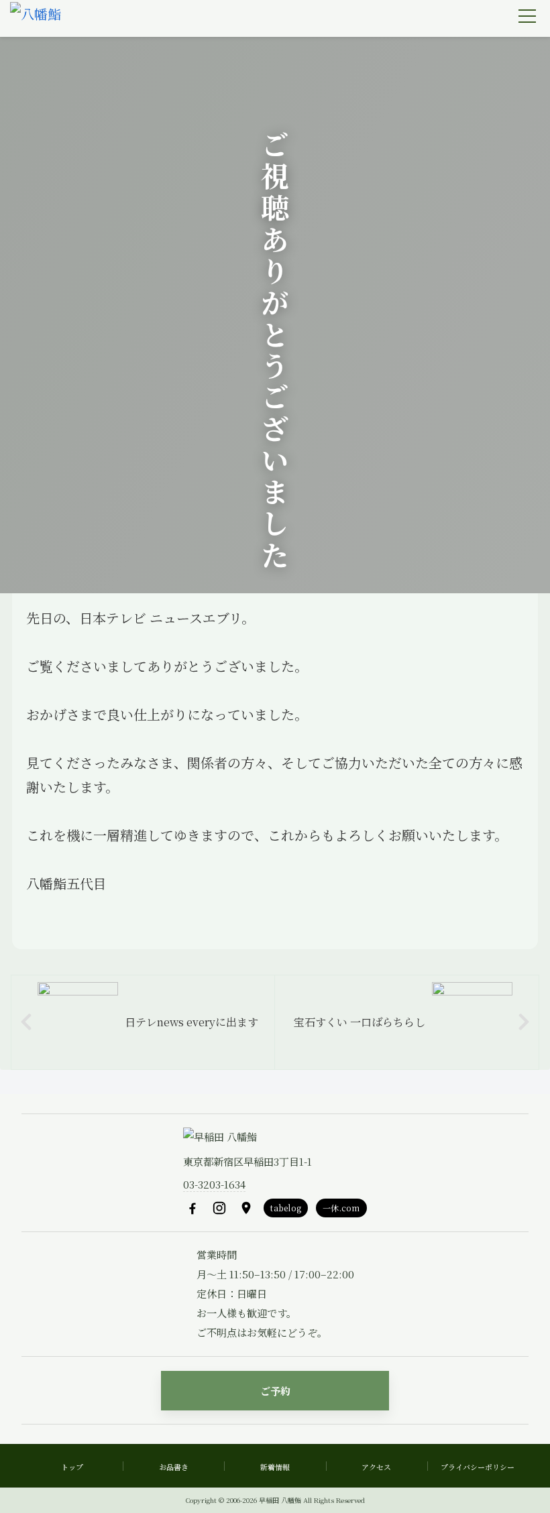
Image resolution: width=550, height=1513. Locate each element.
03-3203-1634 (214, 1184)
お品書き (173, 1466)
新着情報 (275, 1466)
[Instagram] (219, 1208)
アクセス (376, 1466)
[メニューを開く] (527, 16)
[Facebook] (192, 1208)
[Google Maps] (246, 1208)
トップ (72, 1466)
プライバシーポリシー (477, 1466)
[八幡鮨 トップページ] (35, 19)
